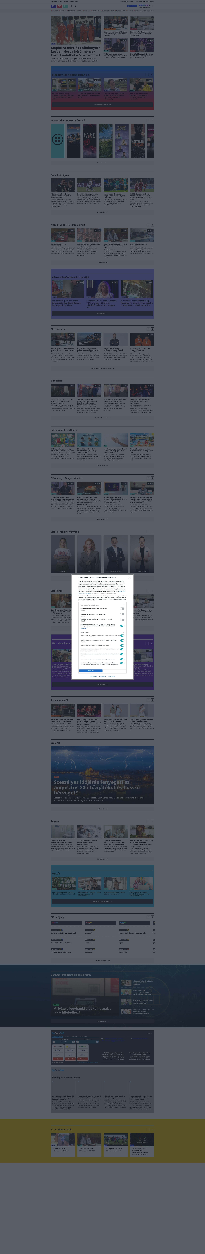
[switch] (122, 609)
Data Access (102, 676)
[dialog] (102, 627)
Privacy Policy (111, 676)
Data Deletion (93, 676)
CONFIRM (91, 670)
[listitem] (102, 605)
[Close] (130, 577)
